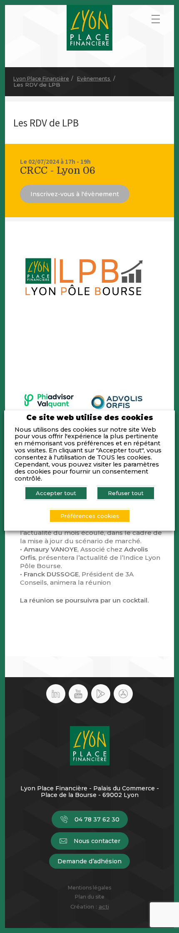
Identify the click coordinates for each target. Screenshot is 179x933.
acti (104, 906)
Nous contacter (97, 841)
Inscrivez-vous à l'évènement (74, 194)
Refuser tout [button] (126, 493)
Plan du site (89, 896)
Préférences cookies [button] (89, 516)
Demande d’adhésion (89, 861)
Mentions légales (89, 887)
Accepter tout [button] (56, 493)
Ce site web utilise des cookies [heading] (89, 418)
